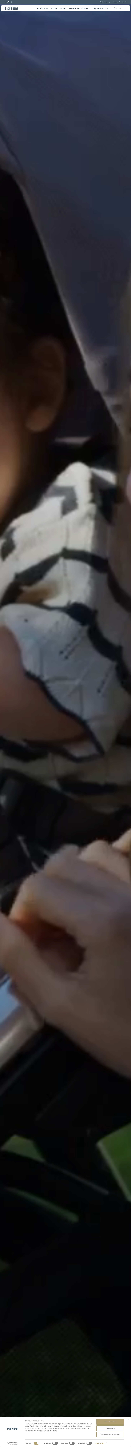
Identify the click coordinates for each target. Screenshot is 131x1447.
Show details (100, 1443)
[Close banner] (128, 1419)
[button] (115, 8)
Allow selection (110, 1428)
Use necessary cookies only (110, 1434)
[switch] (55, 1443)
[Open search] (119, 8)
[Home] (11, 8)
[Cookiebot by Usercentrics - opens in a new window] (12, 1443)
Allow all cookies (110, 1422)
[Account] (124, 8)
